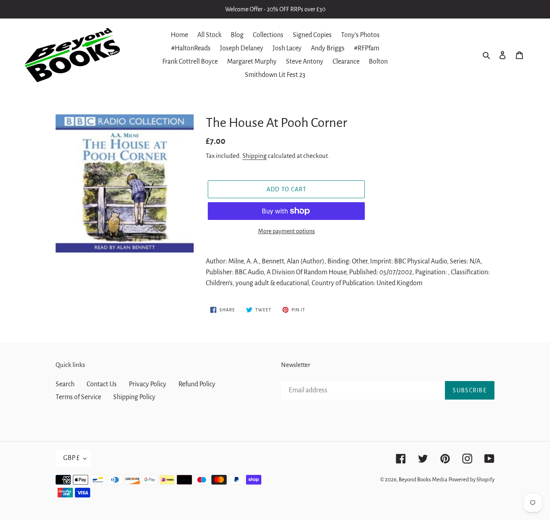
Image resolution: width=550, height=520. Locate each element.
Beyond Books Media (423, 479)
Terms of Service (78, 397)
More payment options (286, 231)
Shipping (254, 155)
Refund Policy (196, 384)
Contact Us (102, 384)
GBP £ (71, 458)
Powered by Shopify (471, 479)
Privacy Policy (147, 384)
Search (65, 384)
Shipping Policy (134, 397)
